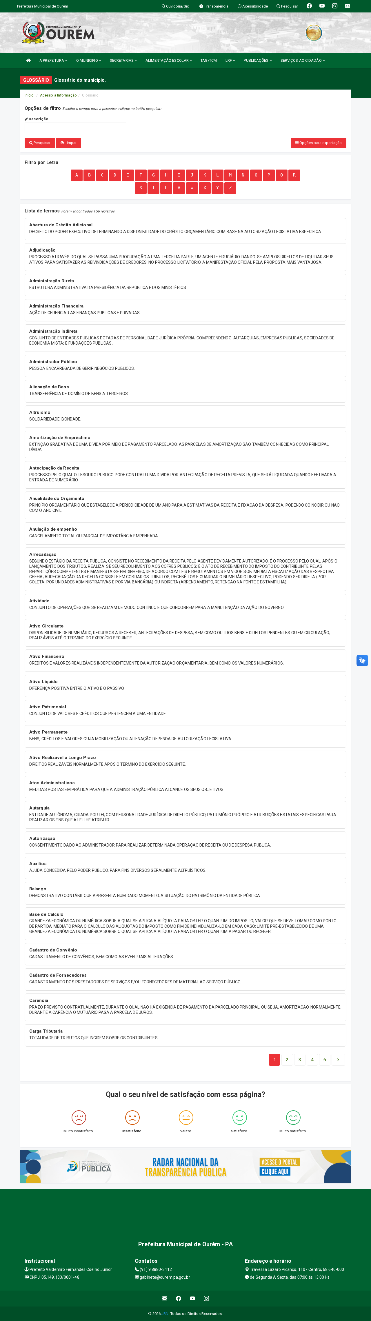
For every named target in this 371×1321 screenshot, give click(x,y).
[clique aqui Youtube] (193, 1298)
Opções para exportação (320, 143)
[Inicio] (28, 60)
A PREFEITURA (52, 60)
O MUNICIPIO (87, 60)
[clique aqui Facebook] (179, 1298)
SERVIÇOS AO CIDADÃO (302, 60)
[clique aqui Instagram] (206, 1298)
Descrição (38, 119)
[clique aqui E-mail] (165, 1298)
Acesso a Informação (58, 95)
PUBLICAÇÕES (256, 60)
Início (29, 95)
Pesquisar (41, 143)
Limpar (70, 143)
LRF (229, 60)
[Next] (338, 1060)
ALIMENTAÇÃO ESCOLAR (168, 60)
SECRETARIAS (122, 60)
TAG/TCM (209, 60)
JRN (164, 1313)
